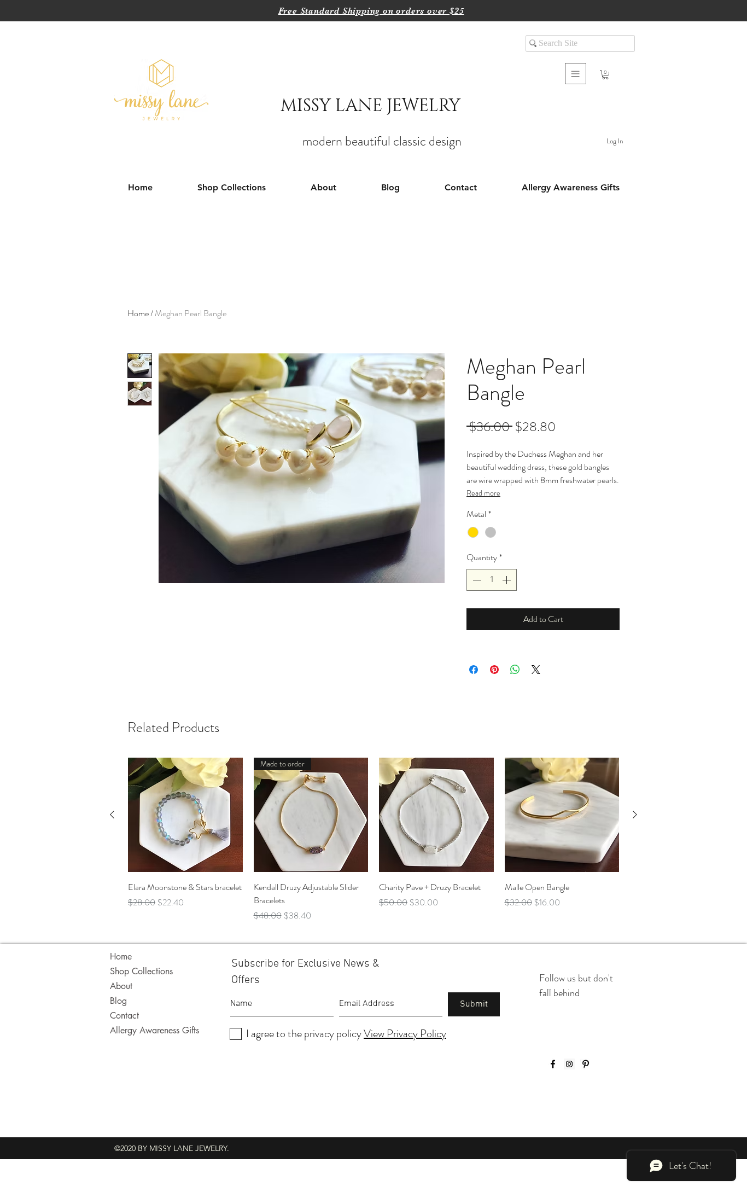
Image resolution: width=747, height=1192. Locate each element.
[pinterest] (585, 1064)
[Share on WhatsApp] (515, 669)
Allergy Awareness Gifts (154, 1030)
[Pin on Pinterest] (494, 669)
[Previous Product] (112, 814)
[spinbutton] (491, 579)
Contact (124, 1015)
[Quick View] (185, 815)
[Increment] (507, 579)
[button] (575, 73)
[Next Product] (634, 814)
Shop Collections (141, 971)
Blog (118, 1001)
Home (138, 313)
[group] (373, 840)
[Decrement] (475, 579)
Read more (483, 492)
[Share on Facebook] (473, 669)
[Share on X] (535, 669)
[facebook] (552, 1064)
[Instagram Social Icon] (569, 1064)
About (121, 986)
